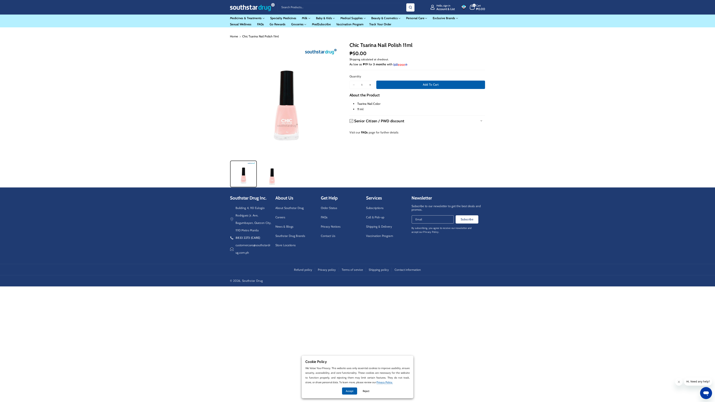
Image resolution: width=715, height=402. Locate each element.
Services (374, 198)
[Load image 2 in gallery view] (272, 174)
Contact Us (328, 236)
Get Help (329, 198)
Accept (349, 391)
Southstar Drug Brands (290, 236)
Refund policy (303, 270)
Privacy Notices (331, 226)
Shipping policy (379, 270)
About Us (284, 198)
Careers (280, 217)
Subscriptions (375, 208)
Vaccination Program (379, 236)
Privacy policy (327, 270)
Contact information (408, 270)
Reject (366, 391)
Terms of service (352, 270)
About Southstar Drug (289, 208)
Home (234, 36)
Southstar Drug (252, 281)
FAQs (324, 217)
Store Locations (285, 245)
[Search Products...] (410, 7)
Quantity (355, 76)
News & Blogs (284, 226)
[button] (477, 7)
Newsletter (421, 198)
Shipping (354, 59)
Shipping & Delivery (379, 226)
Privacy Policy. (431, 231)
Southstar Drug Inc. (248, 198)
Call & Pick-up (375, 217)
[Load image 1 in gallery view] (243, 174)
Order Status (329, 208)
